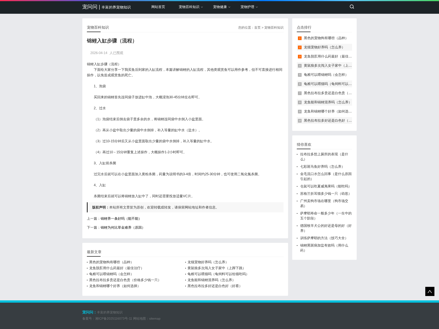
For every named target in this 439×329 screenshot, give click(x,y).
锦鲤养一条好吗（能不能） (121, 218)
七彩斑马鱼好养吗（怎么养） (322, 166)
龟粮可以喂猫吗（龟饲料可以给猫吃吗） (218, 274)
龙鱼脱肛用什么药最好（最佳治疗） (116, 268)
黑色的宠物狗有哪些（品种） (111, 262)
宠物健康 (220, 7)
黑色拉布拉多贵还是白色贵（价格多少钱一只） (125, 280)
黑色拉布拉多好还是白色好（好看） (214, 286)
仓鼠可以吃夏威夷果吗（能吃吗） (326, 186)
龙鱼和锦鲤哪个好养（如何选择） (115, 286)
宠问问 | (106, 7)
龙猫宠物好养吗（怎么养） (208, 262)
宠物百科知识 (189, 7)
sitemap (155, 318)
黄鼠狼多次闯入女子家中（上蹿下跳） (216, 268)
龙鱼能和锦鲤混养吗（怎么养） (211, 280)
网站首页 (158, 7)
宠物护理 (247, 7)
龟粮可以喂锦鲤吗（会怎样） (111, 274)
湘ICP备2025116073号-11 (113, 318)
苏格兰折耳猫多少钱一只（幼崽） (326, 193)
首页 (257, 27)
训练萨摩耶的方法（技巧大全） (324, 238)
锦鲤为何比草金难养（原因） (123, 227)
